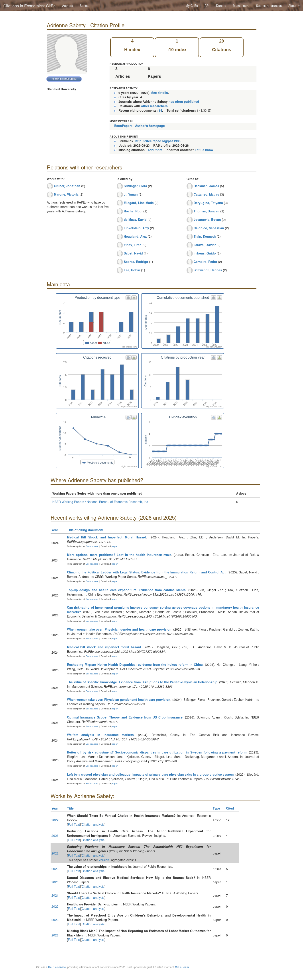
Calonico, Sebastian (209, 228)
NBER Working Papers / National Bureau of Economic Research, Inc (100, 501)
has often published (184, 101)
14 (160, 110)
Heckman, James (206, 186)
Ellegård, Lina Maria (139, 202)
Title (70, 808)
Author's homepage (150, 125)
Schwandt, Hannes (208, 270)
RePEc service (57, 967)
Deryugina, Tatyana (208, 202)
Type (216, 808)
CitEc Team (182, 967)
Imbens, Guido (205, 253)
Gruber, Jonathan (67, 186)
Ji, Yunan (131, 194)
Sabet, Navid (133, 253)
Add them (155, 150)
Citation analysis (93, 824)
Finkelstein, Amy (136, 228)
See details (159, 92)
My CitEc (191, 5)
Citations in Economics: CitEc (29, 5)
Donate (221, 5)
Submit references (269, 5)
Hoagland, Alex (135, 236)
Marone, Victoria (66, 194)
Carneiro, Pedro (205, 261)
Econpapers (91, 546)
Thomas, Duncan (206, 211)
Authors (67, 5)
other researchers (154, 106)
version (104, 860)
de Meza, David (135, 219)
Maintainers (241, 5)
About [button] (292, 5)
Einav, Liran (133, 245)
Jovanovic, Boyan (207, 219)
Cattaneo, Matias (206, 194)
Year (54, 530)
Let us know (204, 150)
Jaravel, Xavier (205, 245)
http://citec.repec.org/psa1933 (158, 141)
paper (115, 546)
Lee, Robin (132, 270)
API (207, 5)
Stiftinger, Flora (135, 186)
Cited (230, 808)
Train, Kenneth (205, 236)
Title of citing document (85, 530)
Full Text (74, 824)
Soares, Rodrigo (136, 261)
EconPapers (123, 125)
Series (84, 5)
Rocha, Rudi (133, 211)
